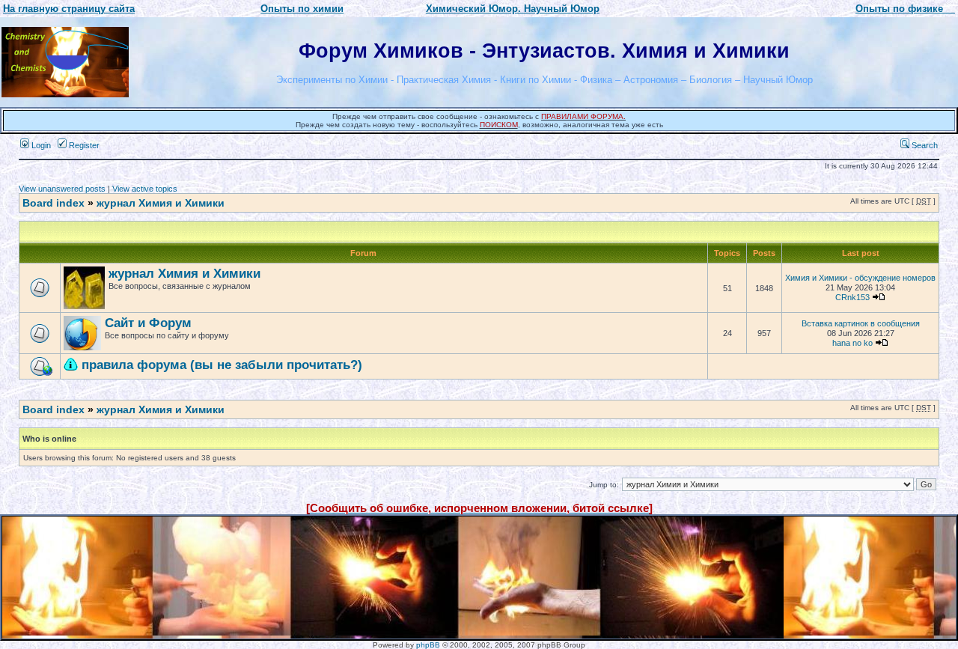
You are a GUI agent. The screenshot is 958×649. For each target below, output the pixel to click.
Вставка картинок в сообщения (861, 323)
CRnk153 (852, 297)
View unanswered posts (62, 188)
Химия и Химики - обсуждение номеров (860, 277)
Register (83, 145)
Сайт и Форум (148, 323)
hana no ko (852, 342)
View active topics (144, 188)
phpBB (428, 645)
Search (923, 145)
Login (40, 145)
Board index (53, 203)
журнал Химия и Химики (161, 203)
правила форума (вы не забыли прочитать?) (222, 365)
